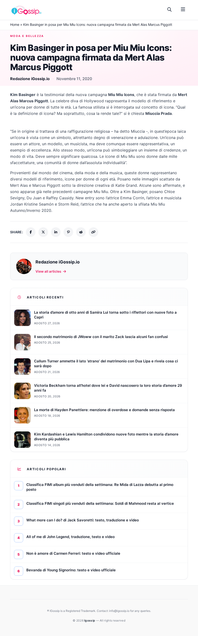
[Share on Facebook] (30, 232)
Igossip (90, 620)
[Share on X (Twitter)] (43, 232)
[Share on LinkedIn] (56, 232)
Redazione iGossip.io (30, 78)
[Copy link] (93, 232)
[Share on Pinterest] (68, 232)
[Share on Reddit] (81, 232)
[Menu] (183, 9)
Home (14, 24)
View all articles (48, 271)
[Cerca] (169, 9)
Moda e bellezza (27, 36)
